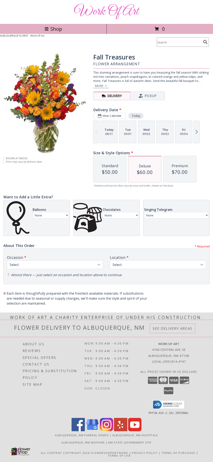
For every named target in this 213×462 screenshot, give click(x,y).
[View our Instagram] (106, 430)
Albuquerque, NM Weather (83, 442)
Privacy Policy (145, 453)
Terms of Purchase (178, 453)
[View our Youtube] (134, 430)
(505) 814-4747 (174, 361)
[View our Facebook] (78, 430)
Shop (56, 28)
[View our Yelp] (120, 430)
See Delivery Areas (172, 328)
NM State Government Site (129, 442)
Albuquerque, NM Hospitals (135, 435)
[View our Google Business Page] (92, 430)
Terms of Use (119, 455)
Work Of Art (106, 11)
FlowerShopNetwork (109, 453)
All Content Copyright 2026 (65, 453)
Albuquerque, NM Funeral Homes (82, 435)
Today (136, 116)
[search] (205, 42)
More (99, 86)
